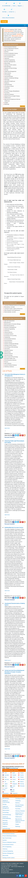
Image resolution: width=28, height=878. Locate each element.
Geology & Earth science (10, 64)
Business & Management (10, 327)
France (14, 779)
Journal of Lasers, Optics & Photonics (13, 308)
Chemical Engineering (9, 60)
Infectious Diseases (9, 94)
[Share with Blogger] (24, 435)
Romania (22, 786)
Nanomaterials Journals (10, 311)
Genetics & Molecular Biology (11, 78)
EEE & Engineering (8, 56)
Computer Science (8, 333)
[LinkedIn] (23, 876)
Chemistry (6, 330)
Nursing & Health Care (9, 358)
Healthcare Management (10, 71)
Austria (22, 775)
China (13, 777)
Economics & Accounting (10, 335)
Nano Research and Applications (12, 310)
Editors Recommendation (8, 17)
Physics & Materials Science (11, 53)
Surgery (6, 102)
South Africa (12, 786)
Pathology (6, 79)
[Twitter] (20, 876)
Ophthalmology (8, 84)
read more (7, 428)
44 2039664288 (6, 5)
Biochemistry (7, 322)
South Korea (5, 788)
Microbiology (7, 66)
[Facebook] (17, 876)
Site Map (4, 11)
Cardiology (7, 87)
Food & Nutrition (8, 340)
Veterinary (6, 58)
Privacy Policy (5, 871)
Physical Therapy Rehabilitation (11, 91)
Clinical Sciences (8, 332)
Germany (6, 779)
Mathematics (7, 351)
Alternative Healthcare (9, 81)
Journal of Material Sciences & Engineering (14, 305)
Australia (6, 775)
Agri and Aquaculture (9, 320)
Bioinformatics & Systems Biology (12, 324)
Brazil (5, 786)
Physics (6, 361)
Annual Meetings (13, 768)
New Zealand (12, 790)
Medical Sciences (8, 353)
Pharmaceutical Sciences (10, 46)
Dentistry (6, 89)
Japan (5, 783)
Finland (22, 777)
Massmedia (7, 63)
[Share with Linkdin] (18, 435)
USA (5, 772)
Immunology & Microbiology (11, 347)
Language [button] (4, 21)
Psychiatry (6, 92)
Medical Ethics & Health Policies (12, 96)
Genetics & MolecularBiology (7, 817)
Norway (22, 783)
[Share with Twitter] (16, 435)
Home (14, 5)
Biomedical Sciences (9, 325)
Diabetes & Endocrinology (10, 68)
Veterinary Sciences (9, 366)
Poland (21, 772)
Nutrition (6, 51)
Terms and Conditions (7, 869)
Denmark (22, 779)
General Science (8, 342)
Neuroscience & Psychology (11, 356)
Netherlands (5, 793)
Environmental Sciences (10, 338)
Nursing (6, 69)
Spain (13, 772)
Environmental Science (9, 55)
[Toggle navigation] (25, 25)
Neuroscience (7, 73)
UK (5, 781)
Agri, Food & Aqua (8, 50)
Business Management (9, 61)
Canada (14, 775)
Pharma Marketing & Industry (11, 48)
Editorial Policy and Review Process (10, 872)
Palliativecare (7, 97)
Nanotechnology (8, 355)
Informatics (7, 348)
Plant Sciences (7, 363)
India (13, 781)
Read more (22, 106)
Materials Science (8, 350)
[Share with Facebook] (13, 435)
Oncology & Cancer (9, 86)
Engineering (7, 337)
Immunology (7, 74)
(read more (7, 748)
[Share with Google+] (20, 435)
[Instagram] (26, 876)
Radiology (6, 104)
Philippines (15, 793)
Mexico (22, 781)
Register (20, 5)
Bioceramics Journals (9, 307)
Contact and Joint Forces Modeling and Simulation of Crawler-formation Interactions (14, 672)
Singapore (14, 783)
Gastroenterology (8, 76)
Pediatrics (6, 82)
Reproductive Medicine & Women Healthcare (12, 100)
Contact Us (11, 11)
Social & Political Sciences (10, 365)
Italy (5, 777)
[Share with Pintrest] (22, 435)
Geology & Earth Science (10, 345)
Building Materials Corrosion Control (14, 527)
